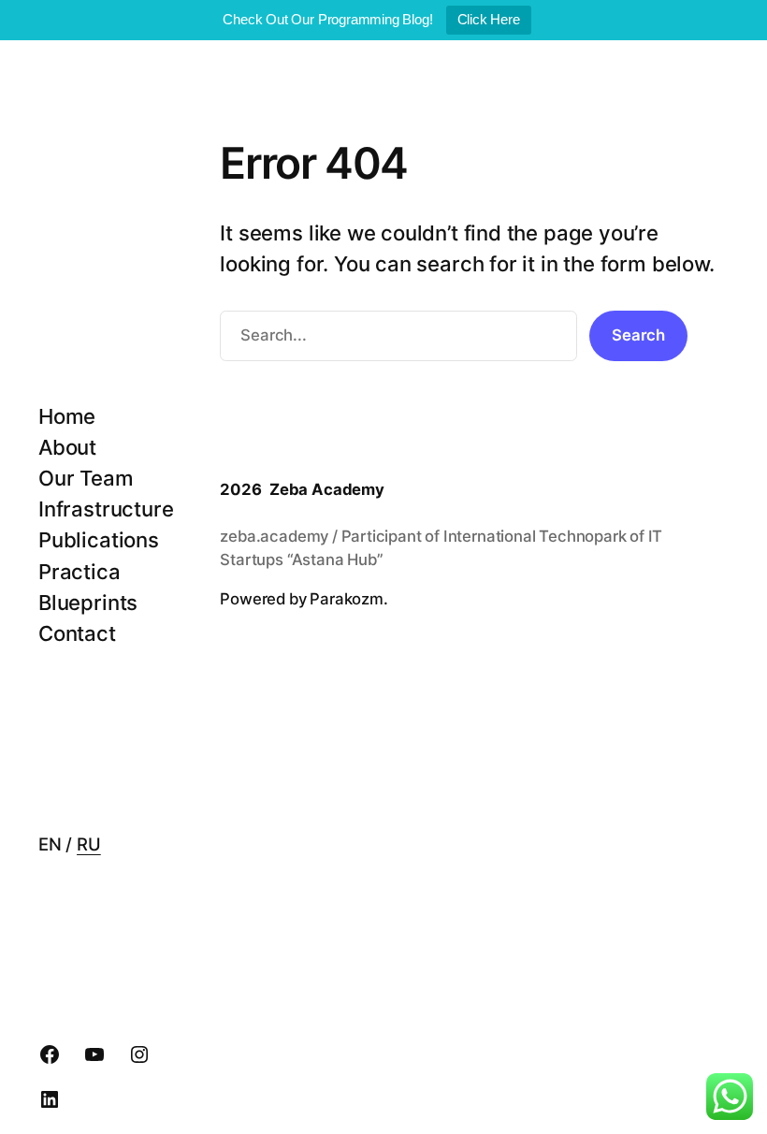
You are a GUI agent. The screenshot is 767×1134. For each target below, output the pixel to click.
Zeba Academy (326, 489)
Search (638, 335)
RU (89, 844)
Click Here (488, 19)
